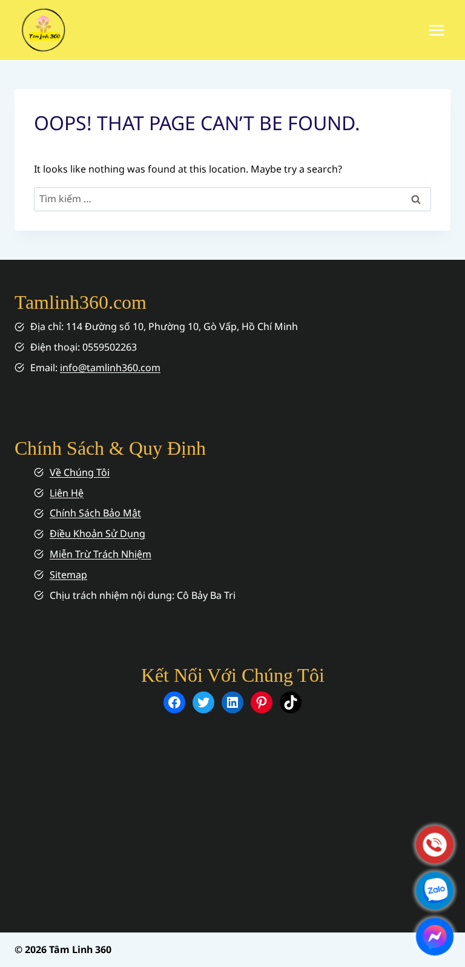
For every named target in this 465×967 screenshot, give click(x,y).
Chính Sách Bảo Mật (95, 513)
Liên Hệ (67, 493)
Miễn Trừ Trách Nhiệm (100, 554)
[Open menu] (436, 30)
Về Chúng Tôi (80, 472)
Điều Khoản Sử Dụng (97, 533)
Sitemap (68, 574)
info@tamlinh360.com (110, 367)
